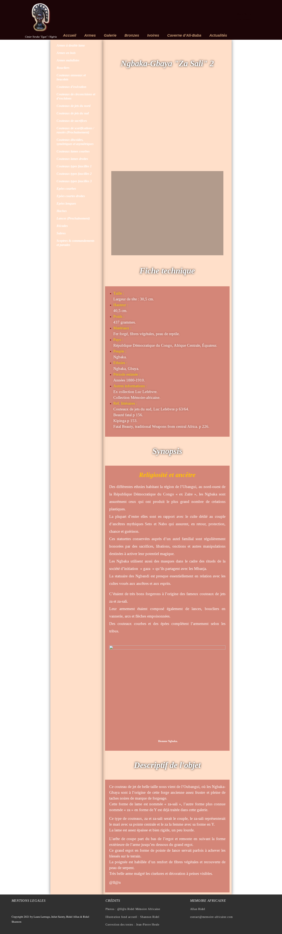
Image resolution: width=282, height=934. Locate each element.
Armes (90, 35)
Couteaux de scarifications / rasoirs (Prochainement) (75, 130)
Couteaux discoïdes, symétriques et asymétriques (75, 142)
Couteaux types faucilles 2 (74, 173)
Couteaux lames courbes (73, 151)
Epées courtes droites (71, 196)
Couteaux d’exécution (71, 87)
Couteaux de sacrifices (72, 120)
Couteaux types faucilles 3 (74, 181)
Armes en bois (66, 53)
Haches (62, 211)
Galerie (110, 35)
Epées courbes (66, 188)
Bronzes (131, 35)
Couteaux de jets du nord (73, 106)
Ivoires (153, 35)
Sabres (61, 233)
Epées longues (66, 203)
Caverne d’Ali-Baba (184, 35)
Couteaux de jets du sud (73, 113)
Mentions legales (29, 900)
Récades (62, 226)
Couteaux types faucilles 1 (74, 166)
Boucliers (63, 68)
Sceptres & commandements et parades (75, 243)
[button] (115, 125)
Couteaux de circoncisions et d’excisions (76, 96)
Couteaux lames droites (72, 159)
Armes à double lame (71, 45)
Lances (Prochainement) (73, 218)
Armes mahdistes (68, 60)
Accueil (69, 35)
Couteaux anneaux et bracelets (71, 77)
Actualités (218, 35)
